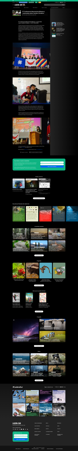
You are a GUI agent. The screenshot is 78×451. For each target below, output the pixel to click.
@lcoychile (25, 149)
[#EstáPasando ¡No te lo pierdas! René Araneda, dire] (32, 409)
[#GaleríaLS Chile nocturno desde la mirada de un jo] (45, 396)
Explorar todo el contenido (60, 435)
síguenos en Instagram (36, 152)
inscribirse (23, 147)
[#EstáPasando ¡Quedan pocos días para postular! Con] (19, 396)
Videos (58, 431)
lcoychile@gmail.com (39, 149)
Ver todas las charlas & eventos (39, 198)
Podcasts (58, 428)
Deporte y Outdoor (44, 7)
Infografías (59, 423)
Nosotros (14, 2)
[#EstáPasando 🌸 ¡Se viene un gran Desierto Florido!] (32, 396)
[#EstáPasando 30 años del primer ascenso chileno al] (59, 396)
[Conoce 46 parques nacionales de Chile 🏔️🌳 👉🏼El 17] (45, 409)
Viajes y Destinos (26, 7)
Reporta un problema (50, 448)
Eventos (47, 428)
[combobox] (54, 5)
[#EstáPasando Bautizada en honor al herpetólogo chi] (19, 409)
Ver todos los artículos (39, 255)
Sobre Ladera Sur (17, 448)
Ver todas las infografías (39, 285)
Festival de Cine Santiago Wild (23, 2)
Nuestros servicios (26, 448)
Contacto (42, 448)
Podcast (17, 2)
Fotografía (48, 434)
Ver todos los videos (39, 380)
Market (36, 2)
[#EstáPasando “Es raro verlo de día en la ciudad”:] (59, 409)
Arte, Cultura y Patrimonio (54, 7)
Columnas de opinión (49, 431)
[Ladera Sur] (20, 5)
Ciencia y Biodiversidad (16, 7)
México (40, 2)
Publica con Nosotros (35, 448)
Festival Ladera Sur (31, 2)
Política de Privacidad (59, 448)
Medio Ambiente (35, 7)
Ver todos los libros (39, 311)
